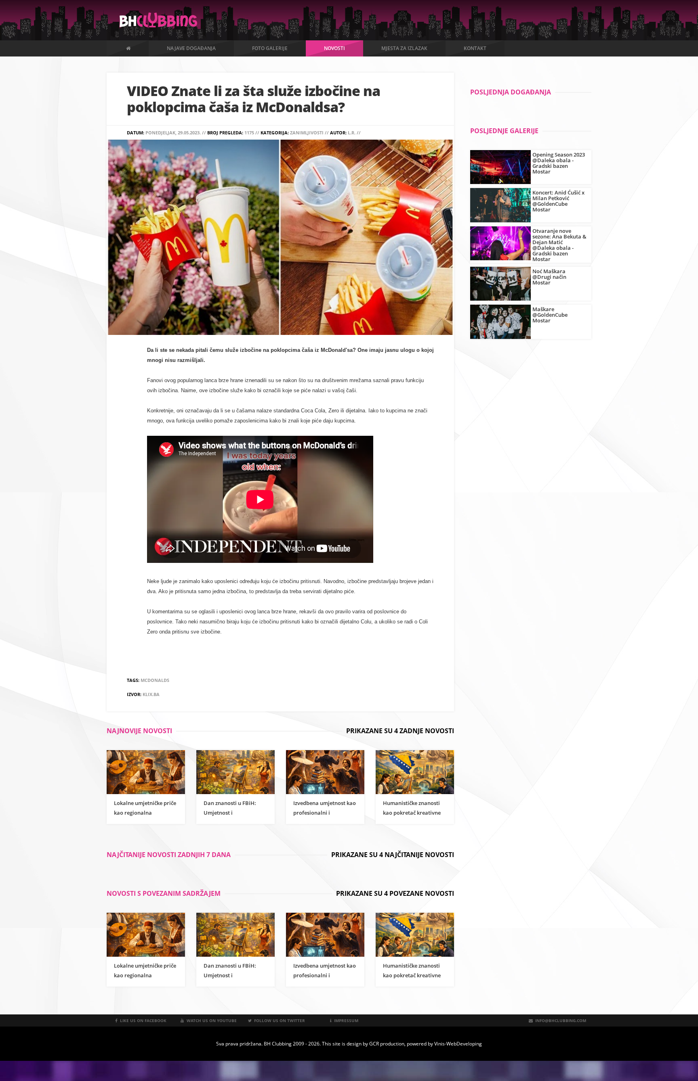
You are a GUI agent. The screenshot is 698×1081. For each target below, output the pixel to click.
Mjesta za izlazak (404, 48)
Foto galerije (270, 48)
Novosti (334, 48)
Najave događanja (191, 48)
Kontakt (475, 48)
